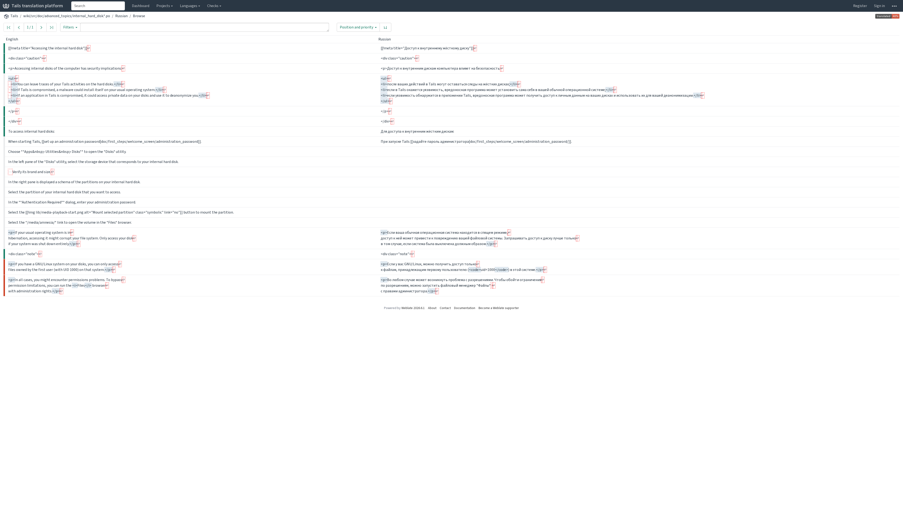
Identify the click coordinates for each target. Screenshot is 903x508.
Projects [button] (163, 5)
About (432, 308)
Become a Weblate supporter (499, 308)
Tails (14, 15)
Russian (121, 15)
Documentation (464, 308)
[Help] (894, 6)
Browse (139, 15)
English (12, 39)
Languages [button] (188, 5)
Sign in (879, 5)
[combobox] (98, 5)
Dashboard (140, 5)
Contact (445, 308)
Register (860, 5)
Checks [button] (212, 5)
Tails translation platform (37, 6)
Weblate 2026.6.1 (413, 308)
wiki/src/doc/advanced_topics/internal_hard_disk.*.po (66, 15)
